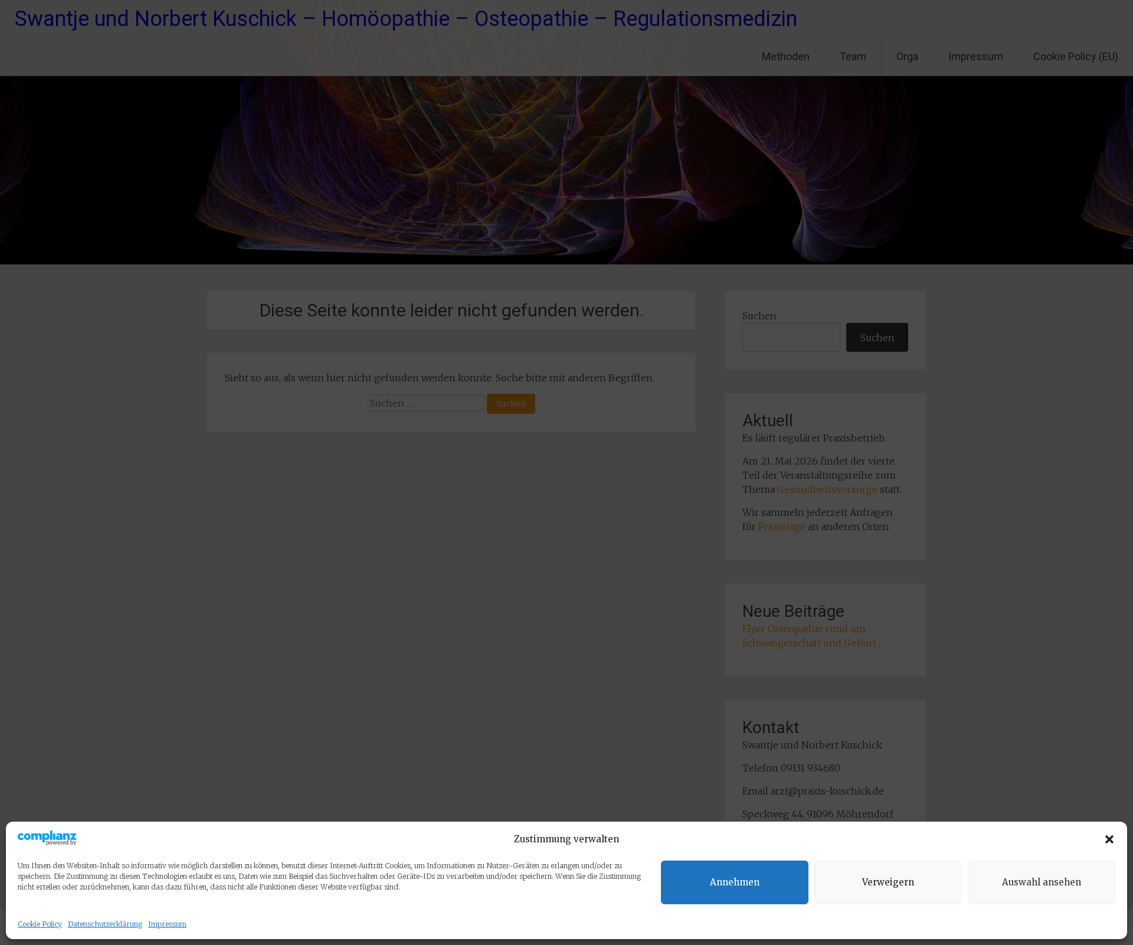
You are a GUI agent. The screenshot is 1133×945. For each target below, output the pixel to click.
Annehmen (734, 882)
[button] (1109, 839)
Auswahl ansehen (1041, 882)
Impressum (167, 924)
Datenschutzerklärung (105, 924)
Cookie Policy (40, 924)
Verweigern (888, 882)
